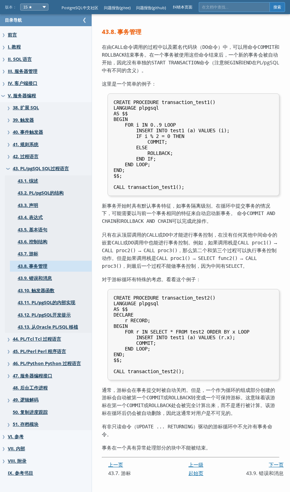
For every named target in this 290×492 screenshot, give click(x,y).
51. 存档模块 (26, 424)
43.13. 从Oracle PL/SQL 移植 (48, 327)
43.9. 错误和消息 (35, 278)
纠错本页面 (182, 7)
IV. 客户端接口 (22, 83)
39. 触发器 (23, 120)
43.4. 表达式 (30, 217)
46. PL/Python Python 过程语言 (47, 363)
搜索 (277, 7)
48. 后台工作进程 (30, 388)
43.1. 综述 (28, 181)
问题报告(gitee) (117, 7)
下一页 (276, 464)
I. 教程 (14, 47)
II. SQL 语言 (20, 59)
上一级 (195, 464)
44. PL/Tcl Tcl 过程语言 (37, 339)
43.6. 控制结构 (32, 242)
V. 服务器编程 (22, 96)
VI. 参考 (16, 437)
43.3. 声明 (28, 205)
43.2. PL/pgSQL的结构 (41, 193)
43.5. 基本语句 (32, 230)
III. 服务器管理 (22, 71)
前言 (12, 35)
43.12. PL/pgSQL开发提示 (44, 315)
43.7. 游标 (28, 254)
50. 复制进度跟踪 (30, 412)
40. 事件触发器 (28, 132)
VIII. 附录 (17, 461)
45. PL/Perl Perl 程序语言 (39, 351)
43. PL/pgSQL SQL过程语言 (41, 169)
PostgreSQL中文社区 (80, 7)
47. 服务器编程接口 (32, 376)
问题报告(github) (151, 7)
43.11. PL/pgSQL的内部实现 (46, 303)
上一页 (115, 464)
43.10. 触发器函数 (36, 291)
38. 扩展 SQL (26, 108)
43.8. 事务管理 (32, 266)
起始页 (195, 473)
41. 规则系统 (26, 144)
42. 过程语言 (26, 157)
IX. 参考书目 (20, 473)
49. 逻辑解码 (26, 400)
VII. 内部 (16, 449)
